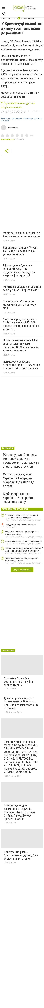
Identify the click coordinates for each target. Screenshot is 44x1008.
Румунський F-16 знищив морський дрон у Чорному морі (19, 305)
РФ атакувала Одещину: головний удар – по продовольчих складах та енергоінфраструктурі (19, 270)
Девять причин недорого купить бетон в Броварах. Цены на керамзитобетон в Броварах (21, 703)
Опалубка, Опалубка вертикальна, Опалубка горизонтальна (18, 682)
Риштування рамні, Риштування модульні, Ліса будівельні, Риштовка (21, 855)
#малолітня (5, 118)
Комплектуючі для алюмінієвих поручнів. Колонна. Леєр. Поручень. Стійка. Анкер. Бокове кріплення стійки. (20, 812)
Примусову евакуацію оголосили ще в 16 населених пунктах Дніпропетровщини (21, 365)
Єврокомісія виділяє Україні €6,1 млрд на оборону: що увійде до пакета (20, 251)
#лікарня (37, 118)
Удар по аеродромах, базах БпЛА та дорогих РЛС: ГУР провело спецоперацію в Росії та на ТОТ (21, 324)
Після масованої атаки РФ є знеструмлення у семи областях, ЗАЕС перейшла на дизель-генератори (21, 345)
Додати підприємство (22, 570)
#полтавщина (16, 118)
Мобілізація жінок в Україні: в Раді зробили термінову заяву (21, 234)
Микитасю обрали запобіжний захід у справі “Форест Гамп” (22, 288)
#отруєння (5, 121)
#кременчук (28, 118)
